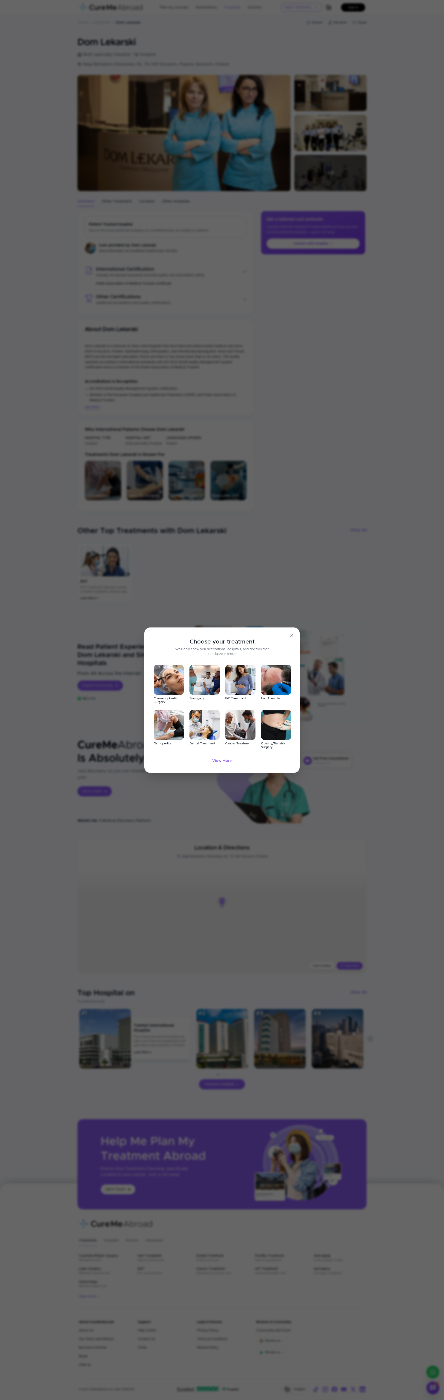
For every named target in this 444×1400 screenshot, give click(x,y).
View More (222, 761)
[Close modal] (292, 635)
